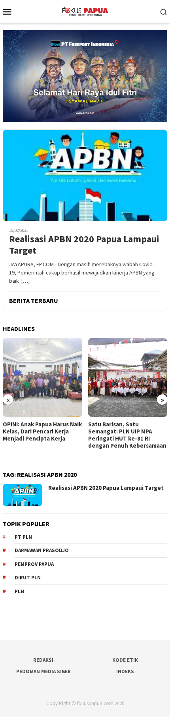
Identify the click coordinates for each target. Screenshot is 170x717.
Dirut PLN (28, 577)
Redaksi (43, 660)
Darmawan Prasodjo (42, 550)
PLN (19, 591)
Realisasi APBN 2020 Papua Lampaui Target (84, 244)
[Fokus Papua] (85, 10)
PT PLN (23, 537)
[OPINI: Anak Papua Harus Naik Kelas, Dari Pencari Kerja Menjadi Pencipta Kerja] (42, 377)
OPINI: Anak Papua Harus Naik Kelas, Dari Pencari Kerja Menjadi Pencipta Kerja (42, 431)
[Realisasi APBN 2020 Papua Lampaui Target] (85, 175)
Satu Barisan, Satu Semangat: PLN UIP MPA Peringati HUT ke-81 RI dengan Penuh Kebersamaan (127, 435)
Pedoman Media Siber (43, 671)
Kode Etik (125, 660)
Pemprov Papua (34, 564)
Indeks (125, 671)
